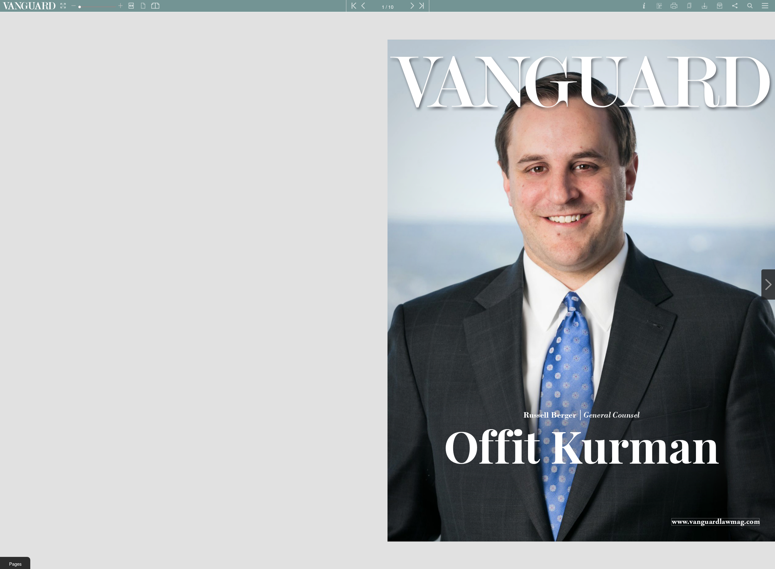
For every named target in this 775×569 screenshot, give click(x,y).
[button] (15, 563)
